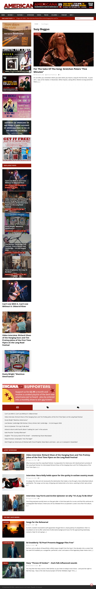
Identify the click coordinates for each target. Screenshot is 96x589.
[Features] (13, 529)
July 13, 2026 (31, 545)
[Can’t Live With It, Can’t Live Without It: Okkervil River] (16, 291)
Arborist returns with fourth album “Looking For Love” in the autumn (26, 429)
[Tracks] (13, 570)
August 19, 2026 (32, 498)
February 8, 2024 (39, 75)
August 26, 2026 (10, 187)
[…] (39, 82)
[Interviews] (13, 462)
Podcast (64, 15)
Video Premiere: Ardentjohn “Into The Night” (18, 439)
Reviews (10, 15)
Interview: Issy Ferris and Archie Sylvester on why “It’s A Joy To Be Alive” (59, 495)
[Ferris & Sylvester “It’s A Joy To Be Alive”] (16, 267)
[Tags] (48, 407)
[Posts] (17, 407)
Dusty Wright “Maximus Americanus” (14, 227)
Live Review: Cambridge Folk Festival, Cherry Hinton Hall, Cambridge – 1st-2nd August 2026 (15, 247)
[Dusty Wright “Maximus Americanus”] (16, 223)
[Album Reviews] (13, 549)
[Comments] (78, 407)
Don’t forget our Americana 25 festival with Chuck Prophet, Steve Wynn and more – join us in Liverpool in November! (41, 442)
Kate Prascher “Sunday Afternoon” (15, 432)
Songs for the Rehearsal (37, 522)
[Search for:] (84, 18)
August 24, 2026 (32, 478)
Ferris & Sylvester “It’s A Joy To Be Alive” (16, 271)
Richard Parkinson (52, 75)
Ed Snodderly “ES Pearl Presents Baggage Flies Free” (50, 542)
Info (71, 15)
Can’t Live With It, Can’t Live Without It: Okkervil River (15, 182)
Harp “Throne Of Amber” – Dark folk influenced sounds (51, 563)
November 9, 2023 (33, 565)
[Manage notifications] (91, 584)
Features (20, 15)
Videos (39, 15)
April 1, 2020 (31, 525)
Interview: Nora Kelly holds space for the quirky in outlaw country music (59, 475)
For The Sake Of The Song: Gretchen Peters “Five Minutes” (60, 70)
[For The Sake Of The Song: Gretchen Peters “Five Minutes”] (64, 49)
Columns (54, 15)
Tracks (46, 15)
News (3, 15)
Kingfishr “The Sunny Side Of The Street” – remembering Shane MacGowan (28, 436)
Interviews (30, 15)
